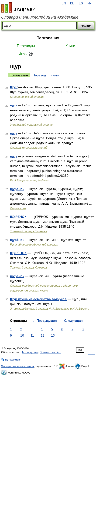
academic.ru (18, 7)
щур (13, 105)
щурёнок (17, 189)
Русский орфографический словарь (34, 244)
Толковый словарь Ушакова (28, 231)
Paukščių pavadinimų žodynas (29, 180)
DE (72, 3)
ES (81, 3)
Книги (70, 46)
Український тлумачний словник (31, 124)
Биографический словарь (27, 96)
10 (22, 335)
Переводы (26, 46)
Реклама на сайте (50, 352)
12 (43, 335)
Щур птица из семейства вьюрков (38, 299)
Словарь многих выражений (29, 147)
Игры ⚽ (25, 54)
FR (89, 3)
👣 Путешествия (11, 359)
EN (64, 3)
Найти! (86, 26)
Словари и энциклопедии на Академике (40, 17)
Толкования (48, 38)
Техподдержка (30, 352)
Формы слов (18, 208)
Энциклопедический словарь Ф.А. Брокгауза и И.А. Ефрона (49, 308)
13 (53, 335)
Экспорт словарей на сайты (17, 366)
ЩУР (13, 87)
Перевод (39, 75)
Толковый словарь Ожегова (28, 267)
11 (32, 335)
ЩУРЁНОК (18, 217)
